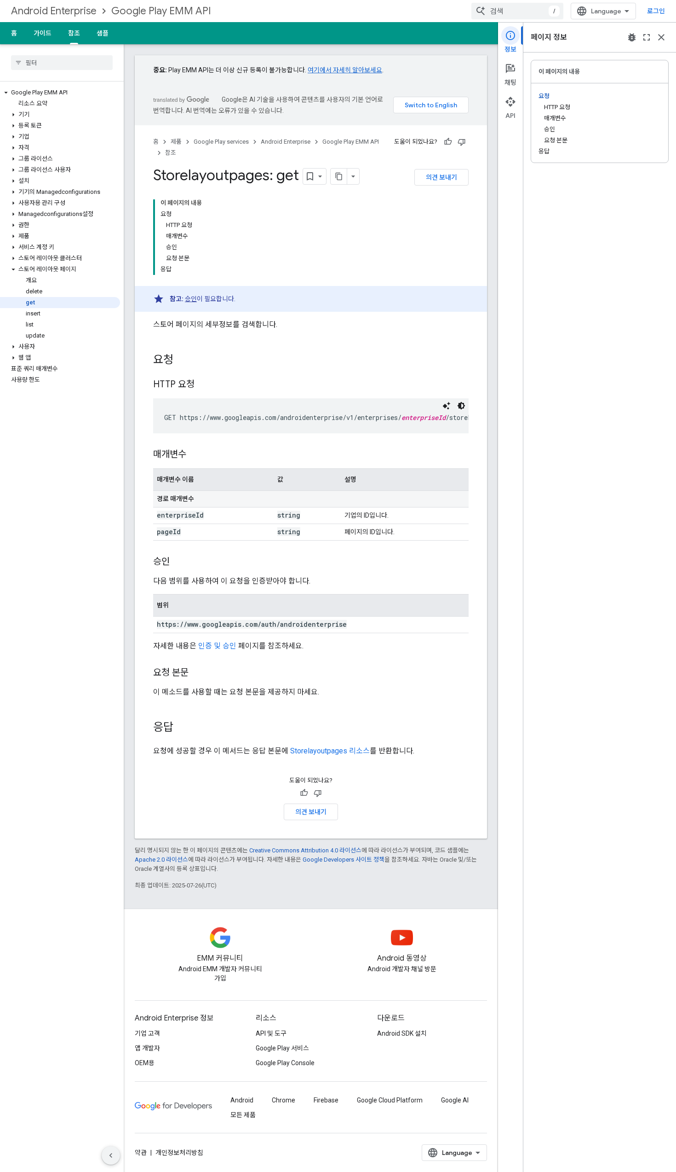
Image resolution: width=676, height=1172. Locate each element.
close (661, 37)
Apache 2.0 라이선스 (161, 859)
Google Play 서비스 (282, 1048)
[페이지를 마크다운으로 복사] (339, 176)
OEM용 (145, 1063)
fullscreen (646, 37)
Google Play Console (285, 1063)
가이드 (43, 33)
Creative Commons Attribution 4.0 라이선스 (305, 850)
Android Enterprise (54, 11)
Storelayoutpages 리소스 (330, 750)
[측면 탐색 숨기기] (111, 1155)
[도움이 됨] (448, 142)
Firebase (326, 1100)
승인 (191, 299)
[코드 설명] (446, 405)
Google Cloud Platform (390, 1100)
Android (241, 1100)
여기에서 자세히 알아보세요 (345, 70)
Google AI (455, 1100)
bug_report (631, 37)
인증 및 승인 (217, 645)
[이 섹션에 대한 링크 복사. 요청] (182, 360)
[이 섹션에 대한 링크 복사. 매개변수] (195, 455)
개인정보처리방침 (179, 1152)
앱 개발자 (147, 1048)
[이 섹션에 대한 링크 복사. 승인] (179, 562)
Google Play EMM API (161, 11)
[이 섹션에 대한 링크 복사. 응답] (182, 728)
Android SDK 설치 (402, 1033)
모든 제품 (243, 1115)
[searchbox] (62, 62)
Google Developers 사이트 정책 (343, 859)
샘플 (103, 33)
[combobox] (517, 11)
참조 (74, 33)
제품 (176, 141)
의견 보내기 (441, 177)
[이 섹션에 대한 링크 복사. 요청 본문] (198, 673)
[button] (60, 92)
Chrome (283, 1100)
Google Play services (221, 141)
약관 (141, 1152)
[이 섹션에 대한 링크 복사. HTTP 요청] (204, 385)
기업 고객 (147, 1033)
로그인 (656, 11)
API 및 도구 (271, 1033)
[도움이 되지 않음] (462, 142)
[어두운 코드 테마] (461, 405)
